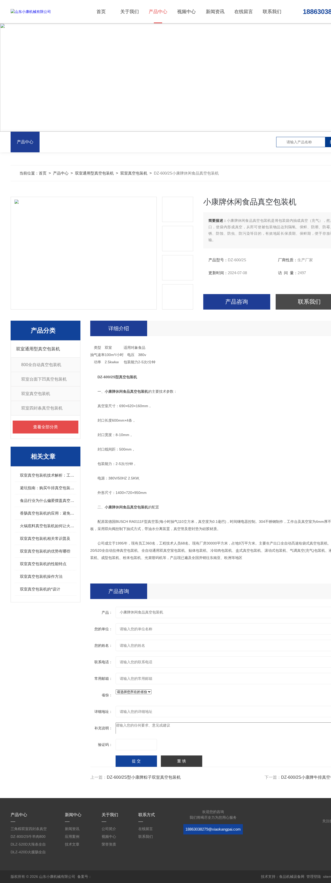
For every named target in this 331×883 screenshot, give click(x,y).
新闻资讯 (215, 11)
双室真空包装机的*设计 (40, 589)
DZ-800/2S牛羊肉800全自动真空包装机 (28, 837)
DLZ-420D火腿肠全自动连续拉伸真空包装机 (29, 853)
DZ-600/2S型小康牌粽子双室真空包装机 (144, 777)
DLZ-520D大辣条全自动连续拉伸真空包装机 (29, 845)
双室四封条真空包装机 (42, 408)
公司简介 (109, 829)
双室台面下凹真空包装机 (44, 379)
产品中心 (158, 11)
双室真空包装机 (133, 173)
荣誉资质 (109, 844)
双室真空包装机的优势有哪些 (45, 551)
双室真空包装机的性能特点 (43, 564)
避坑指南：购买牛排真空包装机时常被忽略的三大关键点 (48, 488)
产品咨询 (236, 301)
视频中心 (186, 11)
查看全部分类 (45, 427)
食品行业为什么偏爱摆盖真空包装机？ (48, 500)
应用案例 (72, 836)
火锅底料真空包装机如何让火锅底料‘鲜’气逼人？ (48, 526)
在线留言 (243, 11)
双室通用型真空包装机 (94, 173)
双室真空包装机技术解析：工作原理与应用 (48, 475)
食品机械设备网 (291, 876)
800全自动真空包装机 (41, 364)
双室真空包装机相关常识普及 (45, 538)
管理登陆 (313, 876)
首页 (101, 11)
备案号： (84, 876)
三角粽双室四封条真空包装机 (29, 830)
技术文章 (72, 844)
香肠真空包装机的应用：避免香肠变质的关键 (48, 513)
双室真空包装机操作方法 (41, 576)
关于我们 (129, 11)
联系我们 (272, 11)
